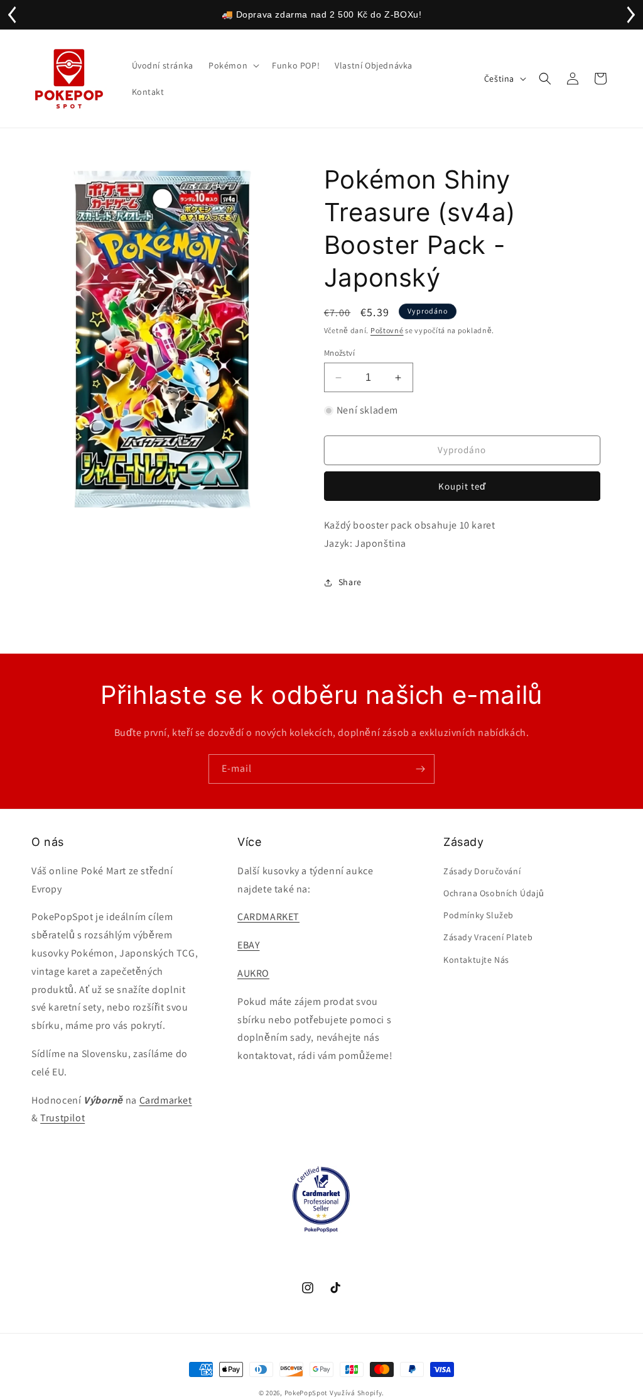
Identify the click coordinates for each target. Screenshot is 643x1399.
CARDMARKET (268, 916)
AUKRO (253, 973)
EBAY (248, 945)
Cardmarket (165, 1100)
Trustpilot (62, 1117)
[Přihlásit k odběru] (420, 769)
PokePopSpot (306, 1392)
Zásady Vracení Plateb (488, 937)
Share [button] (350, 582)
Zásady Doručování (482, 871)
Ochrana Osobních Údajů (493, 893)
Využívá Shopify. (357, 1392)
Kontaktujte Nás (476, 959)
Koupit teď (462, 486)
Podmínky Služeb (478, 915)
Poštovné (387, 330)
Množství (339, 353)
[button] (232, 65)
